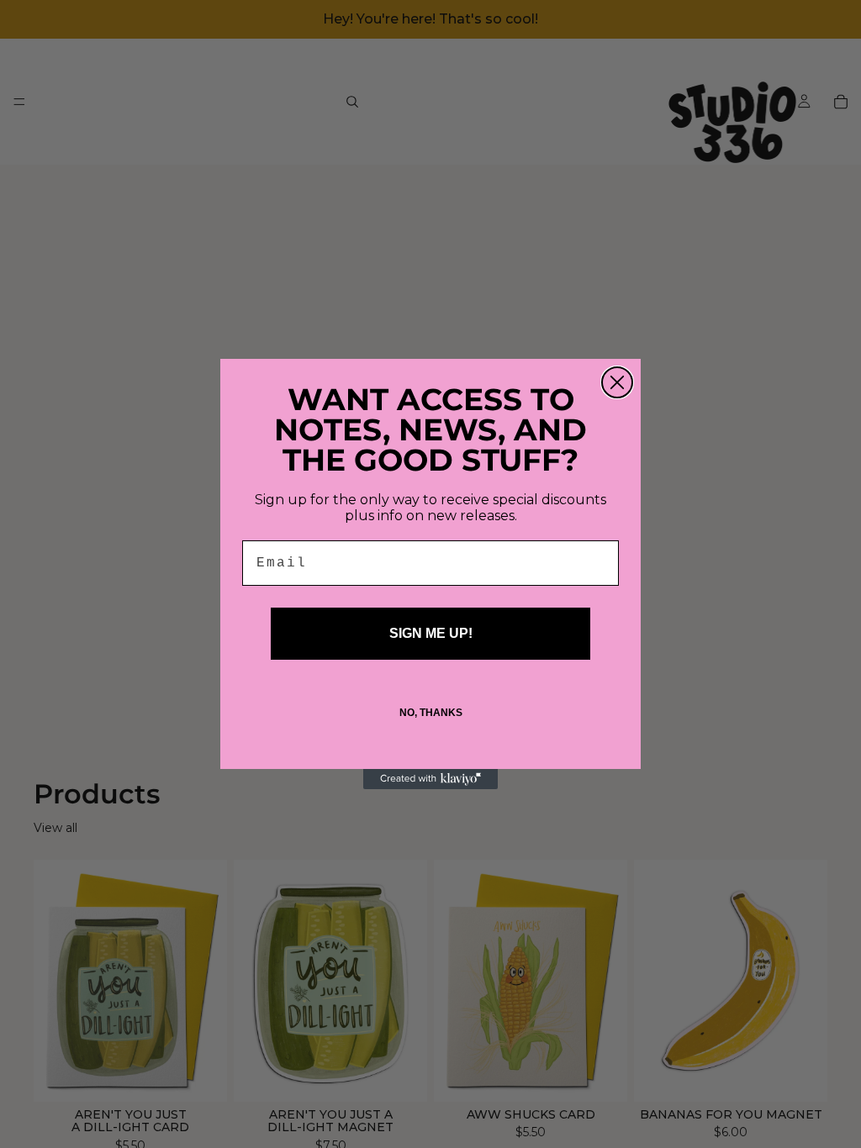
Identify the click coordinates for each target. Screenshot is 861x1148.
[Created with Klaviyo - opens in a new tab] (430, 779)
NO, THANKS (430, 713)
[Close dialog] (617, 382)
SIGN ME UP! (431, 633)
